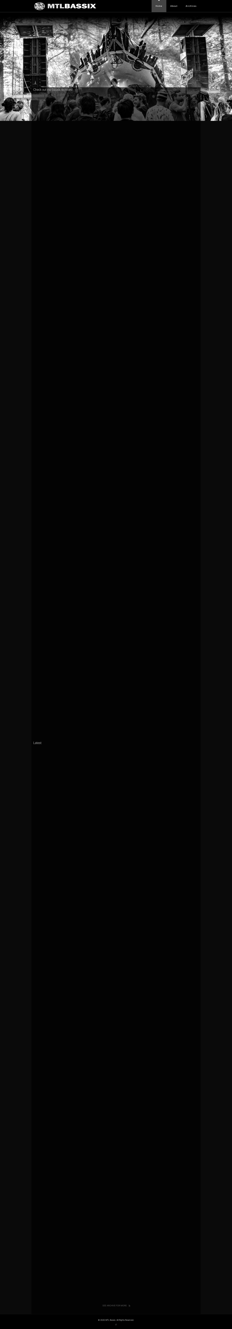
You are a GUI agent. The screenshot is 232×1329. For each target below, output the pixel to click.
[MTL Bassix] (65, 6)
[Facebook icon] (116, 1324)
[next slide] (194, 88)
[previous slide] (188, 88)
